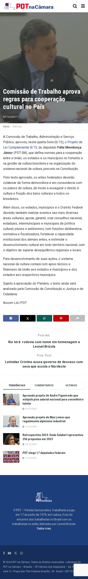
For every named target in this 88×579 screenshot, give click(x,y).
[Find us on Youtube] (9, 553)
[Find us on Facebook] (4, 553)
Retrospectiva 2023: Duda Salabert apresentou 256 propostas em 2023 (53, 437)
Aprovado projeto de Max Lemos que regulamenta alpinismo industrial (46, 419)
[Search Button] (75, 6)
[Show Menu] (83, 6)
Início (6, 126)
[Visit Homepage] (29, 6)
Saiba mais (44, 528)
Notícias (17, 126)
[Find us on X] (15, 553)
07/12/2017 (10, 116)
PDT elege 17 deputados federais (44, 453)
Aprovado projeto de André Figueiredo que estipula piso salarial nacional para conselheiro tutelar (53, 399)
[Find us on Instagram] (21, 553)
